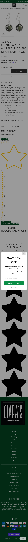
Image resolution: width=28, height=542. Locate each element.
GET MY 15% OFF (14, 283)
